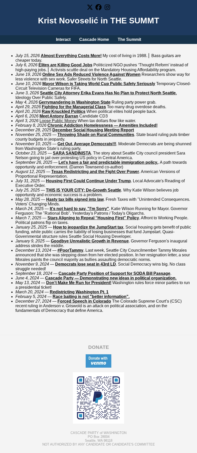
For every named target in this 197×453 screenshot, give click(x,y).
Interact (63, 39)
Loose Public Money (58, 121)
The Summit (129, 39)
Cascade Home (94, 39)
